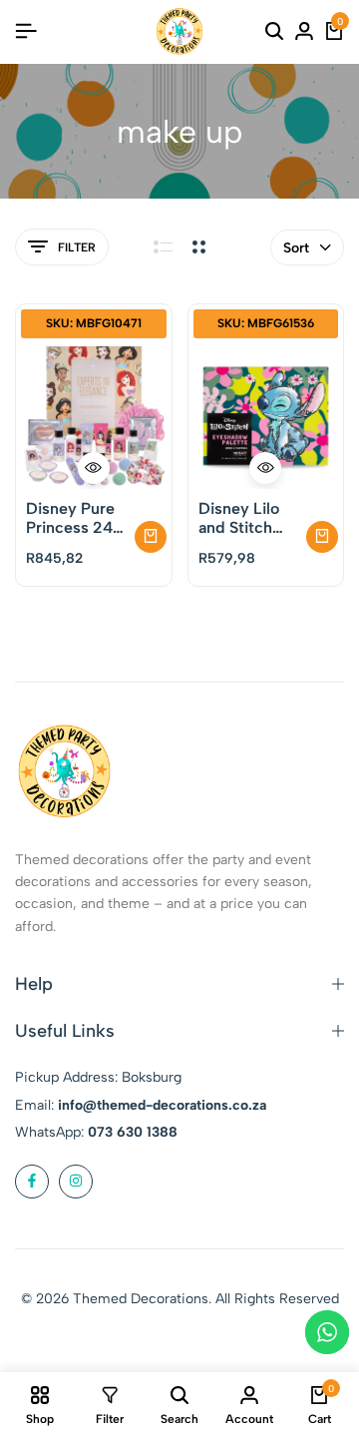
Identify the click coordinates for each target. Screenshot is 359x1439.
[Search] (274, 32)
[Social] (32, 1182)
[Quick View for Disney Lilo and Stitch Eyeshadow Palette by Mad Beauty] (265, 468)
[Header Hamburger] (26, 31)
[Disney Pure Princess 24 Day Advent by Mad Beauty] (94, 416)
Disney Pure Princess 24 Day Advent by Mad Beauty (70, 518)
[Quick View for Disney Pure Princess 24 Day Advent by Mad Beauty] (94, 468)
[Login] (304, 32)
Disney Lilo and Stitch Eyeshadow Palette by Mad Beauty (242, 518)
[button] (151, 537)
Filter (77, 247)
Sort (296, 248)
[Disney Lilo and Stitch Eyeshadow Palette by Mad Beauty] (266, 416)
